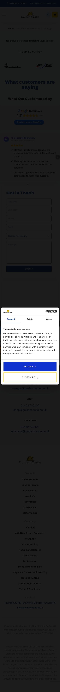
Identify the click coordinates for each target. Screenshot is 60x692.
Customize (28, 377)
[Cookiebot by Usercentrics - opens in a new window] (44, 311)
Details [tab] (30, 319)
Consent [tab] (11, 319)
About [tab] (49, 319)
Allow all (30, 366)
